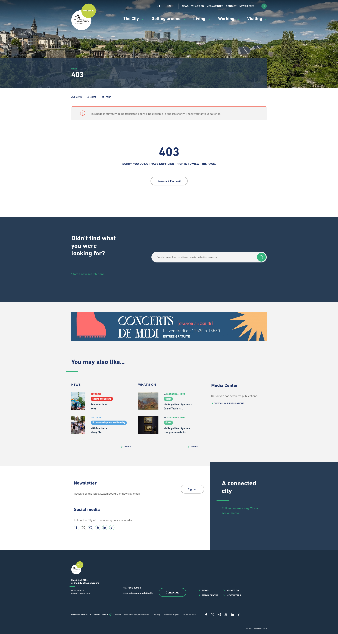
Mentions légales (172, 614)
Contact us (172, 592)
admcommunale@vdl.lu (141, 593)
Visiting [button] (255, 19)
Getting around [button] (167, 19)
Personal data (189, 614)
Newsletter (246, 6)
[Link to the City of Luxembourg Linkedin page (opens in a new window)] (104, 527)
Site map (156, 614)
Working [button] (227, 19)
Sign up (192, 489)
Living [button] (199, 19)
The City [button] (131, 19)
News (185, 6)
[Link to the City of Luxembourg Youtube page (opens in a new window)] (97, 527)
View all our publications (229, 403)
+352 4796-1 (134, 587)
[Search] (261, 257)
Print (108, 97)
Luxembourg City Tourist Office (89, 614)
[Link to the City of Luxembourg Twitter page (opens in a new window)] (83, 527)
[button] (264, 6)
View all (128, 446)
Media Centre (215, 6)
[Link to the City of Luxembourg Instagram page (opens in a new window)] (90, 527)
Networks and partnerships (136, 614)
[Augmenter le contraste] (159, 6)
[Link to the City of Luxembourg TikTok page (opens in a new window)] (111, 527)
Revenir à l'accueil (169, 181)
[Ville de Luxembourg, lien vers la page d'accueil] (83, 29)
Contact (231, 6)
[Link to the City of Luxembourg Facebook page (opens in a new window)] (76, 527)
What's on (197, 6)
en (169, 6)
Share (93, 97)
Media (118, 614)
